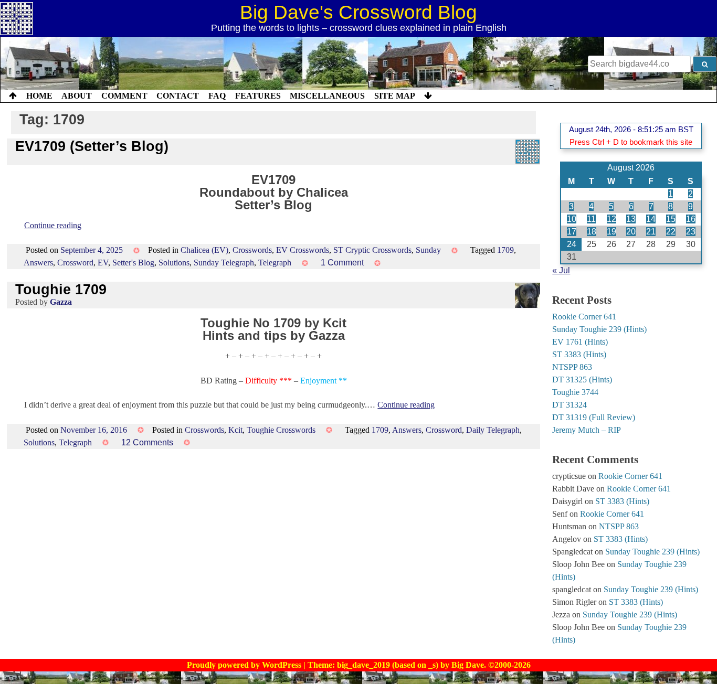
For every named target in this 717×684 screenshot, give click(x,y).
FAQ (217, 95)
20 (631, 231)
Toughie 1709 (61, 289)
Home (39, 95)
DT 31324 (569, 404)
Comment (124, 95)
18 (591, 231)
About (76, 95)
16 (690, 219)
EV (103, 262)
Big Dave (467, 664)
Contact (177, 95)
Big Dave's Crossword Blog (358, 12)
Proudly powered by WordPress (245, 664)
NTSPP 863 (572, 366)
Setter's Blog (133, 262)
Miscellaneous (327, 95)
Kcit (235, 429)
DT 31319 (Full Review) (593, 417)
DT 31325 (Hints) (582, 379)
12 (611, 219)
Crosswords (252, 249)
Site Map (394, 95)
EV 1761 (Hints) (580, 341)
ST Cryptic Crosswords (372, 249)
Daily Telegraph (493, 429)
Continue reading (52, 225)
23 (690, 231)
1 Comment (342, 262)
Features (258, 95)
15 (671, 219)
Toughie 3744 (575, 392)
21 (651, 231)
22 (671, 231)
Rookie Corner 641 (584, 316)
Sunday (428, 249)
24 (571, 244)
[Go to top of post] (13, 96)
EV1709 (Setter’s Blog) (91, 146)
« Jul (561, 270)
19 (611, 231)
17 (571, 231)
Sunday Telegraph (224, 262)
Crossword (75, 262)
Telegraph (274, 262)
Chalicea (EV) (204, 249)
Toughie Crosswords (281, 429)
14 (651, 219)
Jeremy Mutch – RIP (586, 429)
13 (631, 219)
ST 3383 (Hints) (579, 354)
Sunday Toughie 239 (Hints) (599, 329)
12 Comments (147, 442)
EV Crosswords (302, 249)
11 (591, 219)
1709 (505, 249)
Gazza (61, 301)
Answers (38, 262)
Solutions (174, 262)
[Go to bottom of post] (428, 96)
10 (571, 219)
